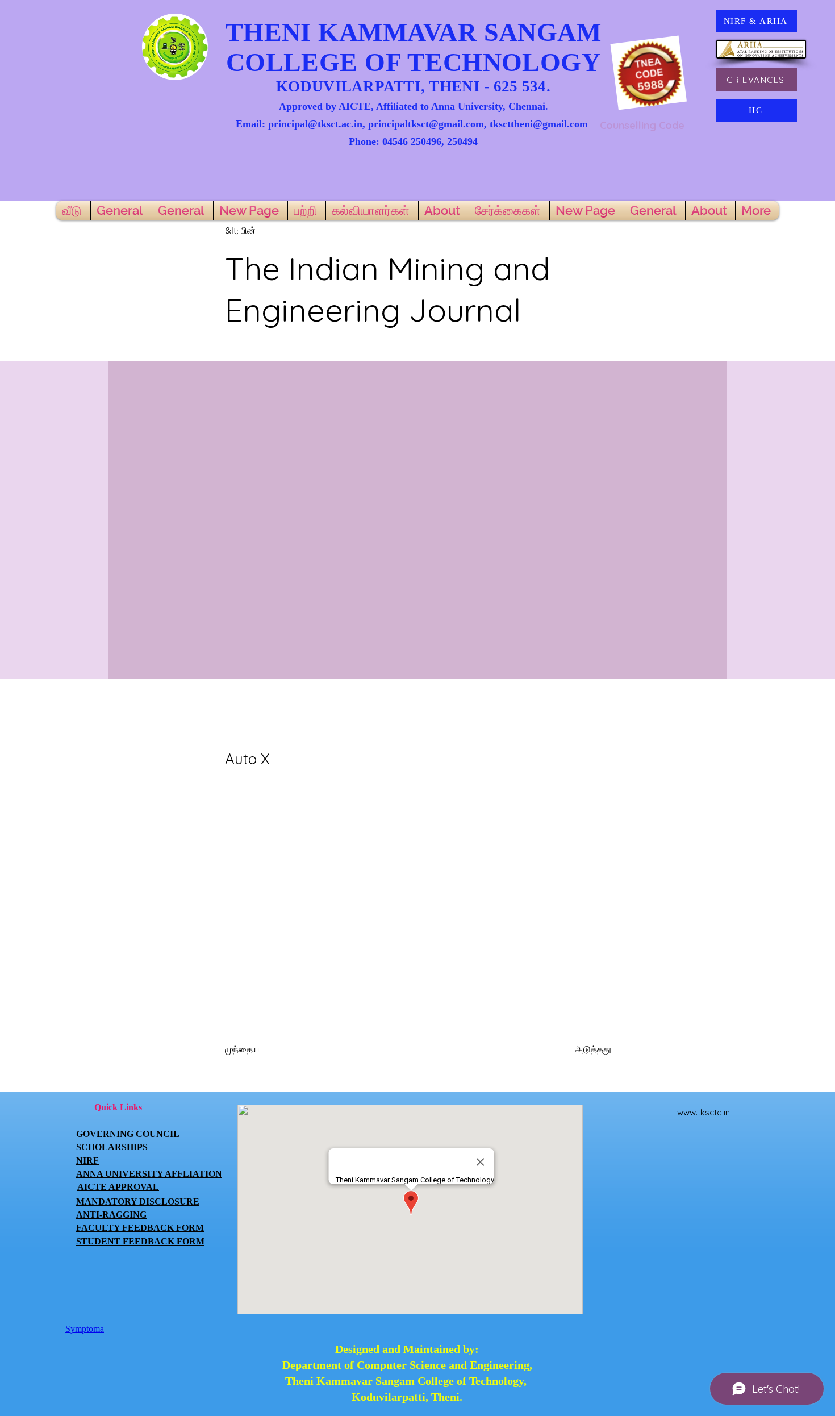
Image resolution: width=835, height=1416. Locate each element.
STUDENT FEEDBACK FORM (140, 1241)
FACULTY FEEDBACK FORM (140, 1227)
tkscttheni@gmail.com (539, 124)
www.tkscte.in (703, 1112)
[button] (262, 231)
